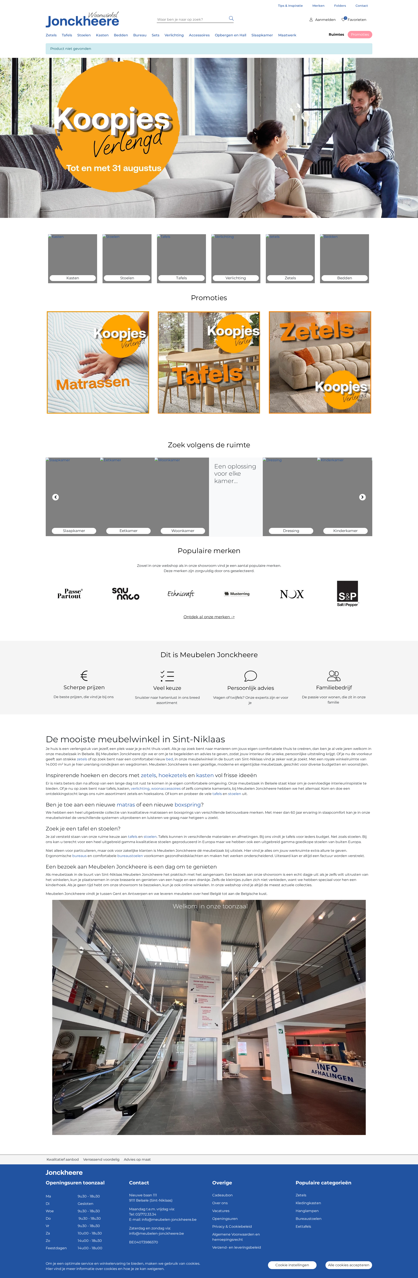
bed (169, 759)
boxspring (188, 804)
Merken (318, 6)
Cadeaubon (222, 1195)
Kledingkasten (308, 1203)
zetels (82, 759)
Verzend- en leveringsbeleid (236, 1247)
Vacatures (220, 1211)
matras (126, 804)
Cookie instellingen (292, 1265)
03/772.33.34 (145, 1214)
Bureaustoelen (309, 1219)
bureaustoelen (130, 856)
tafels (217, 794)
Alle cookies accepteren (348, 1265)
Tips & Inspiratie (291, 6)
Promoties (360, 34)
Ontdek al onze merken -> (209, 617)
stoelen (234, 794)
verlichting (140, 788)
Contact (362, 6)
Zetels (301, 1195)
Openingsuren (225, 1219)
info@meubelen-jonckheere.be (169, 1219)
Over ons (220, 1203)
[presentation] (55, 497)
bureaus (79, 856)
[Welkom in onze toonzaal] (209, 1017)
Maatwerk (287, 35)
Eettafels (303, 1226)
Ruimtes (336, 34)
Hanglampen (307, 1211)
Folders (340, 6)
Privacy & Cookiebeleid (232, 1226)
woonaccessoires (166, 788)
